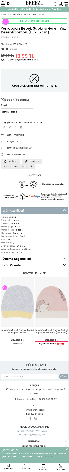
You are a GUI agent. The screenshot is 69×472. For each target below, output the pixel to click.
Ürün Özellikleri (13, 211)
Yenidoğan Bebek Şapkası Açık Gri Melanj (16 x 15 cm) (17, 331)
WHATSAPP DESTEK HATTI (36, 21)
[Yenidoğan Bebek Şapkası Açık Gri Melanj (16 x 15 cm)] (17, 302)
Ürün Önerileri (12, 265)
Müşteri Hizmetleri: (37, 399)
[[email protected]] (34, 405)
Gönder (64, 376)
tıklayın (48, 456)
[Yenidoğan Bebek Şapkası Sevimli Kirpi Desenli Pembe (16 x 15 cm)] (51, 302)
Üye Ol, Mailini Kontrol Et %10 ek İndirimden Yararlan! (34, 9)
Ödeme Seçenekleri (16, 259)
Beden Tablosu (16, 99)
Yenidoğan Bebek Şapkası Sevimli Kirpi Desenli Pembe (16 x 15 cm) (51, 331)
